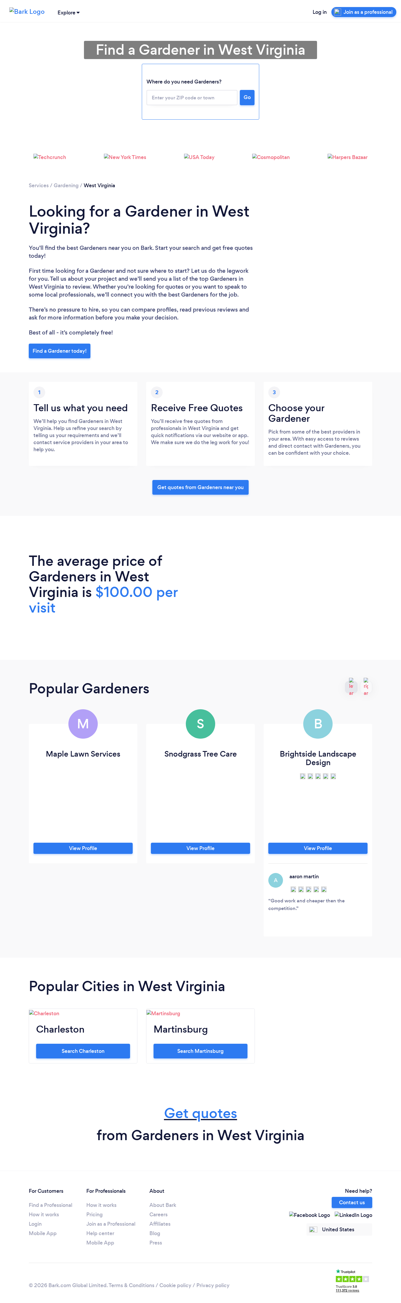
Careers (158, 1214)
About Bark (162, 1205)
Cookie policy (175, 1285)
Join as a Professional (110, 1223)
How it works (44, 1214)
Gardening (66, 185)
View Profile (83, 848)
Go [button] (247, 97)
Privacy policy (213, 1285)
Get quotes (200, 1113)
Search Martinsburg (200, 1051)
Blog (154, 1233)
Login (35, 1223)
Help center (100, 1233)
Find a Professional (50, 1205)
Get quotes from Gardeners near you (200, 487)
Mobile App (43, 1233)
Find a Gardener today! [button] (60, 350)
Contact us (352, 1202)
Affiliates (160, 1223)
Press (155, 1242)
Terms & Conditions (131, 1285)
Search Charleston (83, 1051)
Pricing (94, 1214)
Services (39, 185)
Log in (320, 12)
